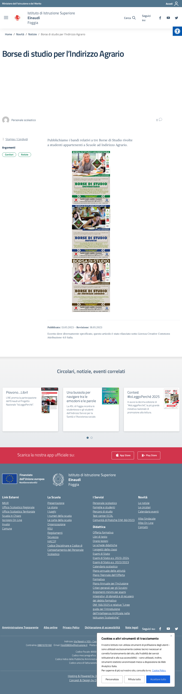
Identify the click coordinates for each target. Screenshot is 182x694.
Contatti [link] (143, 527)
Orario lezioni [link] (100, 541)
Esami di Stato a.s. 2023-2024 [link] (111, 558)
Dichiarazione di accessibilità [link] (102, 627)
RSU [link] (50, 528)
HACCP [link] (51, 541)
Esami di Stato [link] (101, 554)
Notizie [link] (24, 154)
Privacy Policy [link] (71, 627)
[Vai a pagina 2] (91, 438)
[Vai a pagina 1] (88, 438)
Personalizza (112, 679)
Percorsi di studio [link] (103, 511)
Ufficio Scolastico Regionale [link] (18, 507)
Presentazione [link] (55, 503)
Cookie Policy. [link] (159, 670)
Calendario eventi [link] (148, 511)
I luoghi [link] (51, 511)
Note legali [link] (131, 627)
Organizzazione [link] (56, 524)
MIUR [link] (5, 503)
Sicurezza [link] (52, 537)
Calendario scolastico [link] (105, 566)
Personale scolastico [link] (105, 503)
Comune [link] (7, 528)
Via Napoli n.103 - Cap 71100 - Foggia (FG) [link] (96, 641)
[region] (136, 660)
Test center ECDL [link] (103, 516)
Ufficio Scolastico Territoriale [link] (18, 511)
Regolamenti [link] (55, 533)
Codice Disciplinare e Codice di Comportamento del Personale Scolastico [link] (65, 549)
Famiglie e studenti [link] (104, 507)
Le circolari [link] (144, 507)
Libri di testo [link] (100, 537)
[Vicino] (171, 636)
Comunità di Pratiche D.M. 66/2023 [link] (114, 520)
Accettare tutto (158, 679)
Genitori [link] (9, 154)
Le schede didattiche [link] (105, 545)
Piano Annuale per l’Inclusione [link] (110, 583)
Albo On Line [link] (145, 523)
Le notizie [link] (143, 503)
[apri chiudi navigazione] (6, 18)
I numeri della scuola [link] (59, 516)
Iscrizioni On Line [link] (12, 520)
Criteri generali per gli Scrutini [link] (110, 588)
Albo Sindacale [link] (147, 518)
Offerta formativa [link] (103, 532)
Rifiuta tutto (134, 679)
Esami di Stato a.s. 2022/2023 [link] (111, 562)
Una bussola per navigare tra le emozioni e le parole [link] (81, 397)
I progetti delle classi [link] (105, 549)
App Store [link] (124, 455)
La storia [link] (52, 507)
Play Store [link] (151, 455)
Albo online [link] (50, 627)
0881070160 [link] (45, 645)
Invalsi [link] (6, 524)
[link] (177, 31)
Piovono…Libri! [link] (17, 392)
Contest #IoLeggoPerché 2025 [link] (143, 394)
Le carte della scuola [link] (59, 520)
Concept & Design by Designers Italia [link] (91, 680)
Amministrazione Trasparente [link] (20, 627)
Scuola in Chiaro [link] (11, 516)
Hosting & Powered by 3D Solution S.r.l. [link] (91, 676)
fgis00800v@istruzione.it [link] (74, 645)
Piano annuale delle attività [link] (109, 571)
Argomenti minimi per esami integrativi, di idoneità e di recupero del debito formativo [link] (113, 596)
